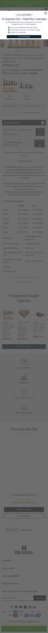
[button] (45, 13)
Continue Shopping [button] (24, 36)
